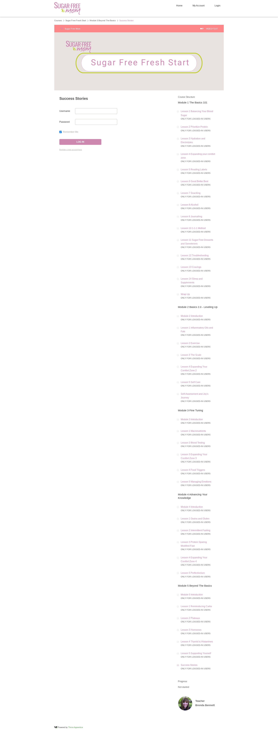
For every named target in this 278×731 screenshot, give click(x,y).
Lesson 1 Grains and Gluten (195, 518)
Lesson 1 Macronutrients (193, 431)
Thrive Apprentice (75, 727)
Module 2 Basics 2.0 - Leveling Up (197, 307)
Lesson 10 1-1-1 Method (193, 228)
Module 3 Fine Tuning (190, 410)
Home (179, 5)
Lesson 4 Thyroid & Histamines (197, 641)
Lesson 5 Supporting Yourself (196, 653)
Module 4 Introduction (192, 507)
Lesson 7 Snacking (190, 193)
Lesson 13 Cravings (191, 267)
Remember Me (70, 132)
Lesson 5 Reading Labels (194, 169)
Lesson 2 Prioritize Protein (194, 127)
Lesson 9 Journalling (191, 216)
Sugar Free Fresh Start (75, 20)
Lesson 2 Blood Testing (193, 442)
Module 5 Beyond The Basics (103, 20)
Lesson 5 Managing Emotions (196, 481)
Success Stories (189, 665)
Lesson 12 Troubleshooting (195, 255)
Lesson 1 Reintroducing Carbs (196, 606)
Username (64, 111)
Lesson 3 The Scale (191, 355)
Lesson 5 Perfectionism (193, 573)
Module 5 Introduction (192, 594)
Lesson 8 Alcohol (189, 204)
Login (217, 5)
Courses (58, 20)
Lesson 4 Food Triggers (193, 470)
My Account (198, 5)
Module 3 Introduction (192, 419)
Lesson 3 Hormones (191, 630)
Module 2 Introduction (192, 316)
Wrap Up (185, 294)
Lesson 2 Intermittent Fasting (195, 530)
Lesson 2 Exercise (190, 343)
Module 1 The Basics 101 (192, 102)
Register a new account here (70, 150)
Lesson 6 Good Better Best (194, 181)
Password (64, 122)
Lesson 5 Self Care (190, 382)
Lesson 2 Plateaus (190, 618)
